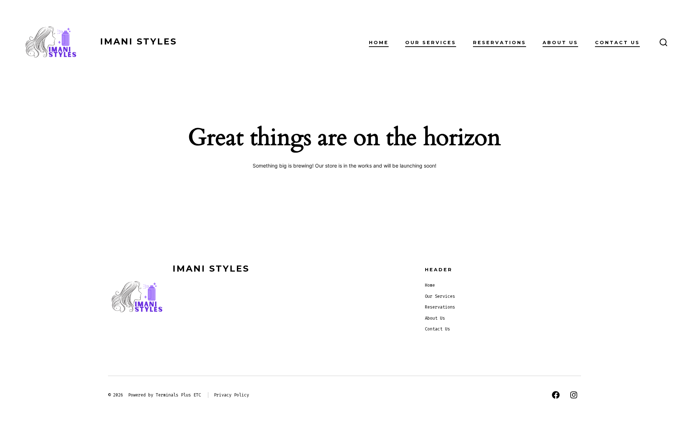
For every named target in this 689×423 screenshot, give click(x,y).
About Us (560, 42)
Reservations (499, 42)
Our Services (430, 42)
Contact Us (617, 42)
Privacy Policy (231, 395)
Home (379, 42)
